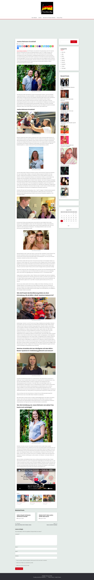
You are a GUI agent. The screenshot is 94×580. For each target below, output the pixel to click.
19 (66, 219)
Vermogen (64, 68)
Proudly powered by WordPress (39, 577)
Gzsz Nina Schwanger (65, 165)
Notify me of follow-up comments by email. (24, 562)
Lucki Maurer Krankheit (47, 502)
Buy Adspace (34, 17)
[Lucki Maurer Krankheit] (49, 498)
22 (73, 219)
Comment (17, 534)
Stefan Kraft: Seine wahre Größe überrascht (46, 515)
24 (61, 221)
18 (64, 219)
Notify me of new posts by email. (22, 565)
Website (16, 555)
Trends (63, 66)
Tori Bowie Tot (63, 134)
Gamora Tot (63, 175)
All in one (63, 52)
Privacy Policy (59, 17)
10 (61, 217)
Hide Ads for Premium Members (49, 17)
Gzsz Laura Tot (64, 196)
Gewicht (63, 62)
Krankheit (63, 64)
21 (71, 219)
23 (75, 219)
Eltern (63, 56)
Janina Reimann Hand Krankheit (35, 502)
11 (64, 217)
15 (73, 217)
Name (16, 547)
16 (75, 217)
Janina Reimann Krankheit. (22, 50)
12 (66, 217)
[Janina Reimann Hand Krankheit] (36, 498)
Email (16, 551)
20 (68, 219)
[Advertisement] (47, 27)
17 (61, 219)
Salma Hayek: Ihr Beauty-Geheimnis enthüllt (24, 515)
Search (74, 41)
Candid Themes (58, 577)
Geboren (63, 60)
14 (71, 217)
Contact (40, 17)
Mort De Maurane (64, 186)
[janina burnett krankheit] (23, 498)
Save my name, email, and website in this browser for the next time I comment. (31, 560)
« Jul (68, 225)
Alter (63, 54)
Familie (63, 58)
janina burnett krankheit (21, 502)
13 (68, 217)
